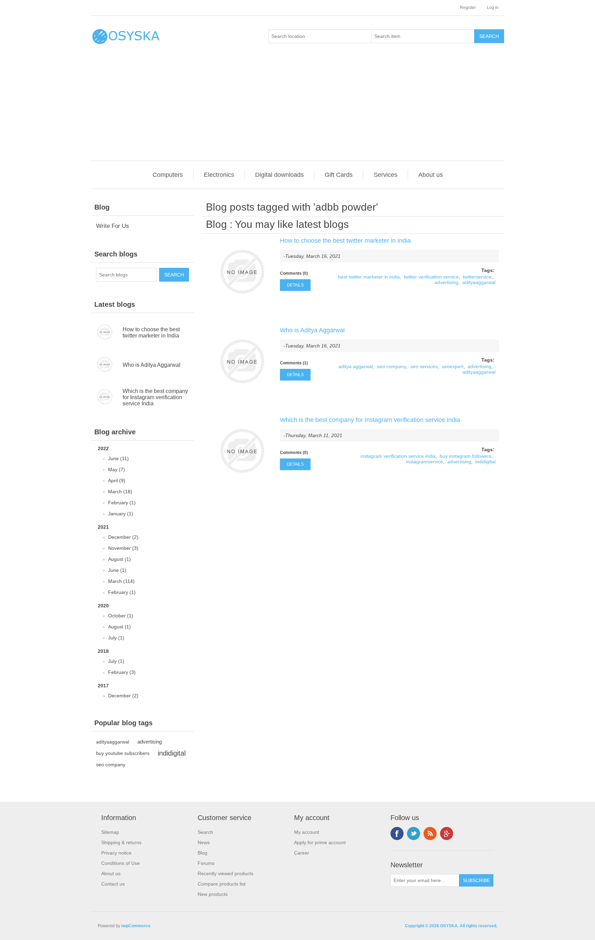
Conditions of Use (120, 863)
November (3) (123, 548)
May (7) (116, 469)
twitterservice (477, 277)
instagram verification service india (398, 456)
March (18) (120, 491)
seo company (110, 764)
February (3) (122, 672)
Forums (206, 863)
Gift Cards (339, 174)
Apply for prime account (320, 842)
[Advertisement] (299, 109)
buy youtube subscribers (122, 753)
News (204, 842)
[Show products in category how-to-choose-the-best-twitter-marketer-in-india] (107, 332)
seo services (424, 366)
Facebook (397, 833)
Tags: (487, 270)
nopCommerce (135, 925)
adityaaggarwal (112, 742)
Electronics (219, 174)
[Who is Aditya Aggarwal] (242, 361)
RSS (430, 833)
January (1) (120, 513)
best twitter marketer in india (369, 277)
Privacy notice (116, 853)
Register (468, 7)
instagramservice (424, 461)
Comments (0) (294, 273)
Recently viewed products (225, 873)
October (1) (120, 615)
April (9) (116, 480)
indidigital (172, 753)
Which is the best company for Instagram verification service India (155, 397)
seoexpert (452, 366)
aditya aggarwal (355, 366)
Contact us (113, 884)
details (295, 285)
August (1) (119, 559)
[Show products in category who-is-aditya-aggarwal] (107, 365)
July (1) (116, 637)
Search (205, 832)
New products (213, 894)
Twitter (413, 833)
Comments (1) (294, 363)
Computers (168, 174)
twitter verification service (431, 277)
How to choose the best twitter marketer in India (151, 332)
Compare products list (222, 884)
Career (301, 853)
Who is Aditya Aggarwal (151, 365)
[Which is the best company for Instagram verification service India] (242, 450)
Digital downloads (279, 174)
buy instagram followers (465, 456)
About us (430, 174)
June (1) (117, 570)
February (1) (122, 502)
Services (385, 174)
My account (306, 832)
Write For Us (112, 226)
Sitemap (110, 832)
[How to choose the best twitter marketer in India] (242, 271)
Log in (493, 7)
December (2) (123, 537)
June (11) (118, 458)
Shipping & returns (121, 842)
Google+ (446, 833)
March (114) (121, 581)
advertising (149, 742)
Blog (216, 224)
